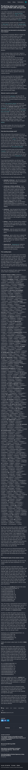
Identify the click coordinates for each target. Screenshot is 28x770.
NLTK (2, 111)
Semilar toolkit (22, 24)
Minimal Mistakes (20, 767)
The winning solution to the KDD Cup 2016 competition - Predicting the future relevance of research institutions (13, 738)
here (16, 15)
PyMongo (23, 109)
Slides (14, 2)
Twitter (8, 765)
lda (11, 708)
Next (20, 727)
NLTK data (6, 111)
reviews (15, 708)
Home (9, 2)
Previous (7, 727)
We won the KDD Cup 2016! (8, 743)
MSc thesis (5, 24)
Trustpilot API (18, 155)
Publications (21, 2)
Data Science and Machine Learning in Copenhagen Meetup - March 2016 (10, 749)
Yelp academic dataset (10, 103)
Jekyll (15, 767)
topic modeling (21, 708)
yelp (2, 710)
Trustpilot (3, 151)
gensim (20, 19)
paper (14, 138)
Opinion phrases (19, 13)
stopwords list (15, 244)
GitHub (13, 765)
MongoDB (3, 108)
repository (12, 96)
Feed (19, 765)
